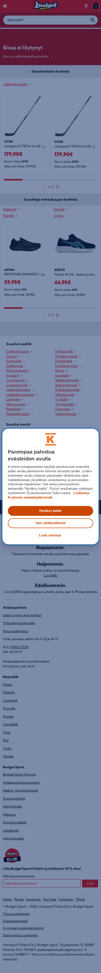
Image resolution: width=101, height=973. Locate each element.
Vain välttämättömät (50, 523)
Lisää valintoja (50, 535)
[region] (50, 486)
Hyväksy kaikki (50, 511)
